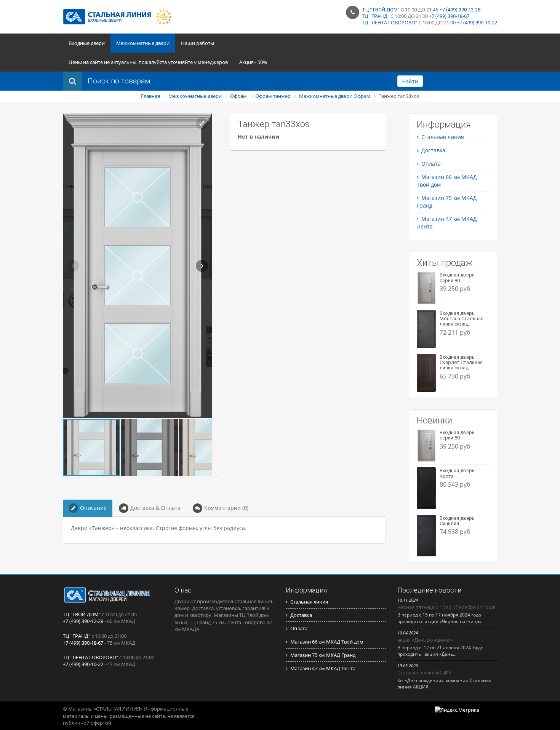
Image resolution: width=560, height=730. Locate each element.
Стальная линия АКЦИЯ (424, 673)
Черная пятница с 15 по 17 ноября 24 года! (446, 607)
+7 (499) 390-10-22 (477, 22)
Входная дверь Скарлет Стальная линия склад (461, 362)
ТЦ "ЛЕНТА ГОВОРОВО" (389, 22)
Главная (150, 96)
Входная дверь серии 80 (457, 277)
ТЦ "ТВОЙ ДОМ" (381, 10)
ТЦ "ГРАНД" (375, 16)
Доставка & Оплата (155, 507)
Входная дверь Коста (457, 473)
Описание (93, 507)
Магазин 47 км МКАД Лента (322, 668)
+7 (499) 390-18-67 (449, 16)
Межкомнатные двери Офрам (334, 96)
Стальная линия (442, 137)
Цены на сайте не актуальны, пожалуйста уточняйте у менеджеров (148, 62)
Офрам (238, 96)
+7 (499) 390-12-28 (459, 10)
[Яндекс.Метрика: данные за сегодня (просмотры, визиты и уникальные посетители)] (457, 709)
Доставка (433, 150)
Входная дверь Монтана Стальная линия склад (461, 318)
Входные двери (87, 43)
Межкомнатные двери (143, 43)
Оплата (431, 163)
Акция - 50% (253, 62)
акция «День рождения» (425, 640)
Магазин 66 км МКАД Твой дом (326, 641)
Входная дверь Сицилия (457, 520)
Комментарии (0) (226, 507)
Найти (410, 81)
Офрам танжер (273, 96)
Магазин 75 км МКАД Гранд (322, 655)
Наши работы (197, 43)
